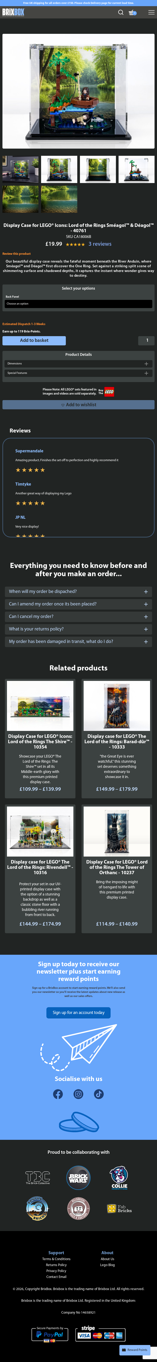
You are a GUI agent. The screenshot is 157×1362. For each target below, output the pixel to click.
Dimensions (15, 363)
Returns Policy (56, 1265)
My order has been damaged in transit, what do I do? (61, 641)
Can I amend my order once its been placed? (52, 604)
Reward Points (137, 1350)
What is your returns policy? (36, 629)
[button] (78, 404)
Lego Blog (107, 1265)
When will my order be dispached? (43, 591)
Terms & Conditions (56, 1259)
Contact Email (56, 1277)
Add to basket (34, 340)
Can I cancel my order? (31, 616)
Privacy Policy (56, 1271)
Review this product (16, 254)
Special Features (17, 373)
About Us (107, 1259)
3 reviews (100, 244)
